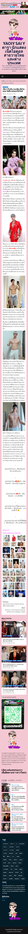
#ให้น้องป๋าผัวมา (20, 506)
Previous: (13, 604)
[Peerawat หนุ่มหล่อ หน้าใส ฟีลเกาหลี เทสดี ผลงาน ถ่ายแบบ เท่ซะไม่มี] (14, 679)
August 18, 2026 (11, 642)
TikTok (17, 846)
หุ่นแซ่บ (10, 875)
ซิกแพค (20, 853)
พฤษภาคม (14, 862)
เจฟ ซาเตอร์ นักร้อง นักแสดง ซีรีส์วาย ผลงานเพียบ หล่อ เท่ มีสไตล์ (18, 788)
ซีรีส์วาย (8, 856)
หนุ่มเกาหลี (11, 872)
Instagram (21, 843)
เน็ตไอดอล (20, 875)
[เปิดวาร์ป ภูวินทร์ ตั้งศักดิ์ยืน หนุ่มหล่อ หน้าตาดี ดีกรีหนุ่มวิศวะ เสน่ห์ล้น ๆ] (6, 797)
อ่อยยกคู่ (14, 660)
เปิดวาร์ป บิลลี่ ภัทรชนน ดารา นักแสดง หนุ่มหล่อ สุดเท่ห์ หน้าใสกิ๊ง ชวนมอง (13, 665)
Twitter (5, 850)
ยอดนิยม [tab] (11, 780)
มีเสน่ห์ (12, 866)
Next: (15, 610)
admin (5, 93)
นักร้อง (10, 859)
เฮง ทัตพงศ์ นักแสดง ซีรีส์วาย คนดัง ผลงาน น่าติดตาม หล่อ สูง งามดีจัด (17, 808)
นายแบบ (20, 859)
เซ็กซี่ (15, 875)
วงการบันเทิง (5, 869)
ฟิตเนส (20, 862)
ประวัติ (4, 862)
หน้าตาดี (16, 872)
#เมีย (9, 508)
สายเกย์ (15, 869)
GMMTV (12, 843)
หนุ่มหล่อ (5, 872)
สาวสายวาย (9, 660)
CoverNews (10, 931)
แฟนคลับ (23, 878)
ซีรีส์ (4, 856)
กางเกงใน (5, 853)
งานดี (16, 853)
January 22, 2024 (12, 93)
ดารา (13, 856)
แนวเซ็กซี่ (10, 878)
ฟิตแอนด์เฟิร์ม (6, 866)
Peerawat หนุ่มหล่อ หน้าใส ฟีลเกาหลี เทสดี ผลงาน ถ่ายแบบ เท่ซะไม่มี (17, 828)
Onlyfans (11, 846)
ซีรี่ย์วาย (4, 635)
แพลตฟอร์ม (17, 878)
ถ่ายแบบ (18, 856)
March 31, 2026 (11, 692)
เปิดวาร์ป (5, 878)
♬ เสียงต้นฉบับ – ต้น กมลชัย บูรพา (15, 523)
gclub (3, 900)
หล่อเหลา (5, 875)
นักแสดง (15, 859)
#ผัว (6, 508)
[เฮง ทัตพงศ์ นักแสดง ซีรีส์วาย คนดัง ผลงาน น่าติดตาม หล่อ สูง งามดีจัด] (6, 807)
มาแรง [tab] (19, 780)
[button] (6, 538)
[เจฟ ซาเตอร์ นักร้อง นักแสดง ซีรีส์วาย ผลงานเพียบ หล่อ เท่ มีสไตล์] (14, 629)
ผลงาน (9, 862)
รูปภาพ (17, 866)
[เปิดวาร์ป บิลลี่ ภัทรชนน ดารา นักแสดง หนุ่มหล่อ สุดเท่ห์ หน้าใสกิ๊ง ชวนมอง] (14, 654)
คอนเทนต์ (11, 853)
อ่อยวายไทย (5, 87)
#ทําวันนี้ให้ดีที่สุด (20, 521)
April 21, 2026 (11, 667)
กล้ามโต (17, 850)
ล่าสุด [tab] (5, 780)
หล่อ (21, 872)
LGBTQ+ (5, 846)
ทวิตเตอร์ (5, 859)
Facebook (5, 843)
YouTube (11, 850)
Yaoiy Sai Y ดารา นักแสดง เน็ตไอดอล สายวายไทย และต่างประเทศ (14, 53)
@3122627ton (10, 469)
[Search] (25, 76)
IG (16, 843)
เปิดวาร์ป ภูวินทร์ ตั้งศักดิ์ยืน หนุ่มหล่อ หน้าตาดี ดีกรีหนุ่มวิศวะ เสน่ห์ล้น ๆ (18, 798)
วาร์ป (11, 869)
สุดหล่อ (20, 869)
